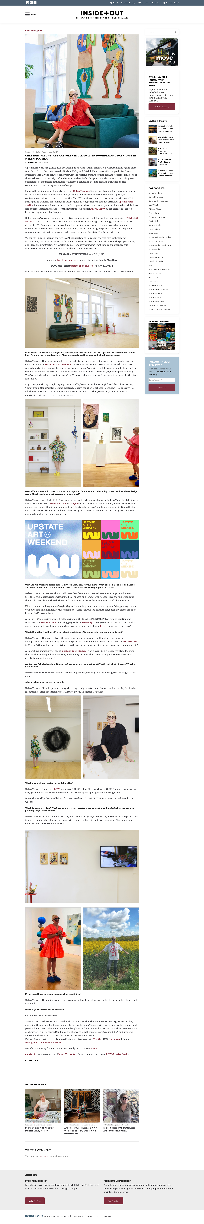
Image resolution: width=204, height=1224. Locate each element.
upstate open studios (81, 265)
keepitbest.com (58, 503)
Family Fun (154, 213)
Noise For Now (48, 622)
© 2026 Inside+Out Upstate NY (56, 1216)
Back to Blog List (33, 30)
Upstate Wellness (156, 301)
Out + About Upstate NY (73, 1125)
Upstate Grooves (156, 293)
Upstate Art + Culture (33, 152)
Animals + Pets (155, 193)
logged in (44, 1156)
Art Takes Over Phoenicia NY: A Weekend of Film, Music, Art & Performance (80, 1131)
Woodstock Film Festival (159, 309)
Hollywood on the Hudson (160, 237)
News (151, 265)
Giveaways (153, 233)
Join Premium (113, 1201)
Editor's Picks (155, 209)
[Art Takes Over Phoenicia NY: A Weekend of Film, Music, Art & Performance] (82, 1122)
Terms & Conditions (93, 1216)
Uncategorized (155, 285)
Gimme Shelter (155, 225)
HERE (94, 1048)
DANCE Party (97, 208)
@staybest (74, 503)
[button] (153, 327)
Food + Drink (154, 221)
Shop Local (154, 277)
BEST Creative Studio (117, 1054)
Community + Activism (159, 201)
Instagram (115, 1039)
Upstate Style (155, 297)
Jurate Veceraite (66, 1054)
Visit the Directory (162, 107)
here (102, 626)
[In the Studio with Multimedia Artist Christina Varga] (121, 1122)
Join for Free (35, 1201)
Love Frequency (156, 257)
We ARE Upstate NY (50, 152)
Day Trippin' (154, 205)
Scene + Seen (155, 273)
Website (96, 1039)
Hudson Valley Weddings (160, 245)
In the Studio (30, 1125)
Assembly (86, 622)
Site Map (107, 1216)
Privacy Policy (77, 1216)
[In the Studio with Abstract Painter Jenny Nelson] (43, 1122)
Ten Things (154, 281)
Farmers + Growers (157, 217)
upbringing (31, 1054)
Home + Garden (156, 241)
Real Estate (155, 229)
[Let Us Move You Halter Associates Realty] (162, 52)
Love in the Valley (156, 261)
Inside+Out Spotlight (50, 1042)
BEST (57, 789)
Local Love (153, 253)
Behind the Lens (156, 197)
